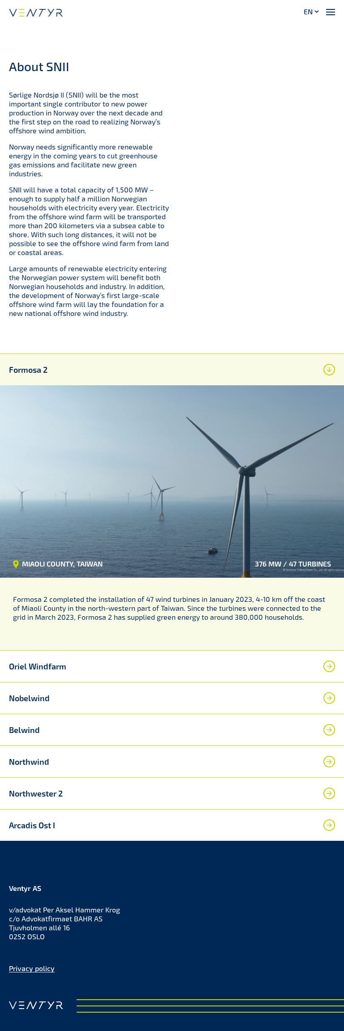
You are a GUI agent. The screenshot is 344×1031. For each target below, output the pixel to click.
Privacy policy (32, 968)
